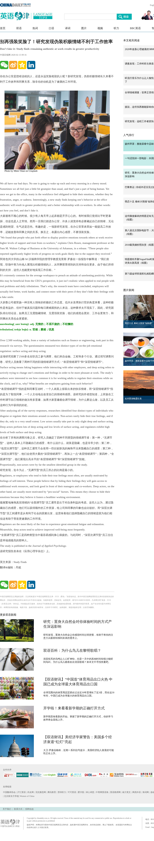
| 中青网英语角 (102, 792)
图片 (84, 28)
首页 (2, 28)
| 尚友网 (30, 792)
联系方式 (18, 809)
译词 (67, 28)
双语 (19, 28)
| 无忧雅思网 (40, 792)
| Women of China (26, 796)
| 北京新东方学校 (11, 796)
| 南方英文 (126, 792)
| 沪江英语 (21, 792)
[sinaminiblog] (13, 65)
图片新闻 (128, 290)
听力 (116, 28)
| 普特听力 (62, 792)
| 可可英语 (72, 792)
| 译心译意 (90, 792)
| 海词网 (145, 792)
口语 (51, 28)
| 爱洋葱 (81, 792)
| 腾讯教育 (51, 792)
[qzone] (22, 65)
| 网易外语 (136, 792)
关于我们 (7, 809)
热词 (35, 28)
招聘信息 (29, 809)
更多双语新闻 (8, 614)
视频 (100, 28)
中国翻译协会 (9, 792)
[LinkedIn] (31, 65)
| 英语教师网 (115, 792)
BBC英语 (135, 28)
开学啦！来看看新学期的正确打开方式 (74, 708)
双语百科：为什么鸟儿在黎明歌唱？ (72, 650)
